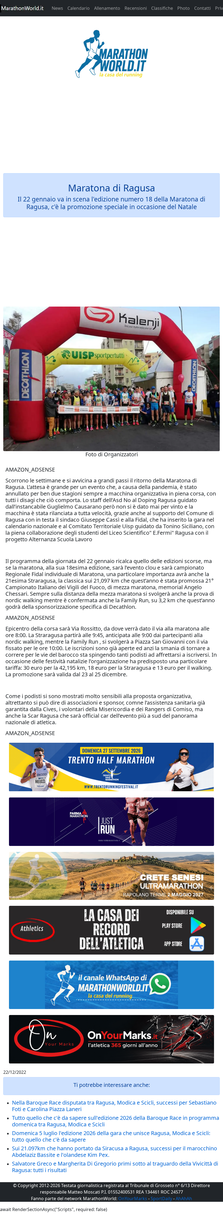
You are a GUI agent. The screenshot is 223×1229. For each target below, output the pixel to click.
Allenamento (107, 8)
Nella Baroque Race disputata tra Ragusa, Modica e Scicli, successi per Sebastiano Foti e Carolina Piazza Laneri (114, 1106)
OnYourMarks (132, 1199)
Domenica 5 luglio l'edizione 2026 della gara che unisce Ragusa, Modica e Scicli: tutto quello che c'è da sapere (111, 1136)
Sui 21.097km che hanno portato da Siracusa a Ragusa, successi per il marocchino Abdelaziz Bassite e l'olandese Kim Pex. (114, 1151)
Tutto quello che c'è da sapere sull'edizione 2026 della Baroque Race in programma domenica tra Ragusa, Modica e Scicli (115, 1121)
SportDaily (161, 1199)
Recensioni (136, 8)
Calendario (78, 8)
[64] (111, 930)
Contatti (202, 8)
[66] (111, 767)
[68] (111, 1039)
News (57, 8)
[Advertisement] (111, 129)
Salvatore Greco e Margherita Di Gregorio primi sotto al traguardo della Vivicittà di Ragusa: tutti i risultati (115, 1167)
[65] (111, 985)
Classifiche (162, 8)
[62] (111, 822)
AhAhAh (184, 1199)
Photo (183, 8)
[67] (111, 876)
